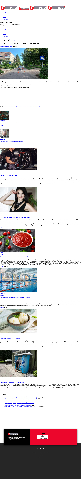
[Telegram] (44, 449)
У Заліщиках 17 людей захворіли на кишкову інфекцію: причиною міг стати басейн (15, 297)
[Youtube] (40, 449)
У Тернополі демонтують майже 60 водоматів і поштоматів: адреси (12, 382)
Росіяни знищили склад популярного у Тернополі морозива (10, 338)
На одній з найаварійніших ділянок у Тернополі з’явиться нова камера (19, 403)
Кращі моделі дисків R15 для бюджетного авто (8, 175)
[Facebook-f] (37, 449)
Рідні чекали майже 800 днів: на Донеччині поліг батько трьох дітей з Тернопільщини (22, 400)
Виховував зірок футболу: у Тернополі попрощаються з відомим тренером (11, 141)
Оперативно (6, 46)
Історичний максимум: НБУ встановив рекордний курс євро (17, 405)
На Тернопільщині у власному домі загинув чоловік (15, 404)
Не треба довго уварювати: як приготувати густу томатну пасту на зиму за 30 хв (14, 256)
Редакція (10, 46)
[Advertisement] (36, 97)
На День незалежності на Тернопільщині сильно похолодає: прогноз (19, 399)
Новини (2, 46)
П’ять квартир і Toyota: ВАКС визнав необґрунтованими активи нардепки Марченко (15, 217)
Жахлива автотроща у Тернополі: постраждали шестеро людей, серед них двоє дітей (24, 106)
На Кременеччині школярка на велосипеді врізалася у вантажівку (18, 402)
